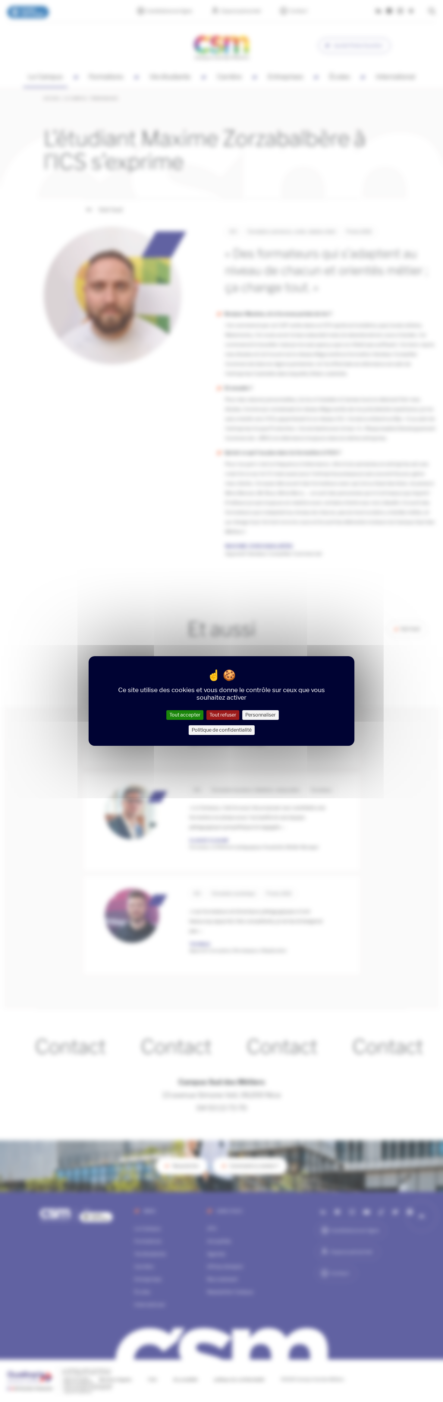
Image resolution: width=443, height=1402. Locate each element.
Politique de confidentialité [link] (222, 730)
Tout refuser (222, 715)
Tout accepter (184, 715)
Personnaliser (260, 715)
